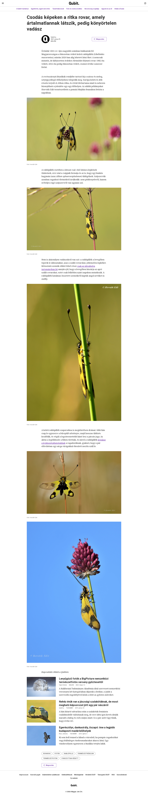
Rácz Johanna (63, 733)
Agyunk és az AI (106, 9)
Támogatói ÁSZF (104, 775)
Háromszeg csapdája (91, 9)
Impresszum (23, 775)
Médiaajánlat (78, 775)
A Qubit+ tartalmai (22, 9)
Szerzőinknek (122, 775)
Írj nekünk (74, 778)
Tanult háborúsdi (58, 9)
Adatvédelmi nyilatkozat (51, 775)
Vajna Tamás (63, 685)
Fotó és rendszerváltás (74, 9)
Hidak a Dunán (119, 9)
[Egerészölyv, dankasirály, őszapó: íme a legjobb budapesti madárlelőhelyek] (41, 735)
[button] (46, 753)
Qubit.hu (53, 37)
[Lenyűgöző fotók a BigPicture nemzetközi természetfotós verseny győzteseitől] (41, 687)
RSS (113, 775)
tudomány (69, 708)
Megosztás (100, 39)
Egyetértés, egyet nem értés (40, 9)
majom (53, 41)
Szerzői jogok (35, 775)
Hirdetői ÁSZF (90, 775)
